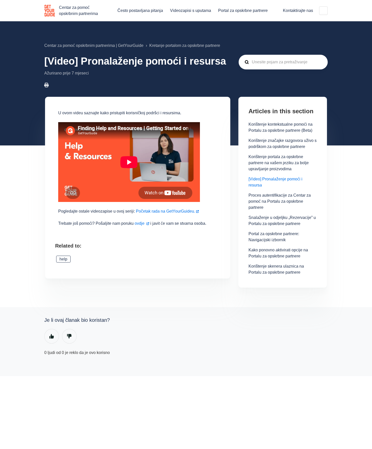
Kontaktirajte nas (298, 10)
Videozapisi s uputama (190, 10)
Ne (69, 336)
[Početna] (49, 10)
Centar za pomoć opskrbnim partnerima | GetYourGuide (93, 45)
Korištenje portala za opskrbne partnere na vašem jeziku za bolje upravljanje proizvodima (279, 163)
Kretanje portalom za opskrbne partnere (184, 45)
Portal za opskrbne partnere (243, 10)
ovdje (139, 223)
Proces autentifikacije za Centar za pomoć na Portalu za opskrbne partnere (280, 201)
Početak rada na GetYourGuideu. (165, 211)
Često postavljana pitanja (140, 10)
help (63, 259)
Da (51, 336)
